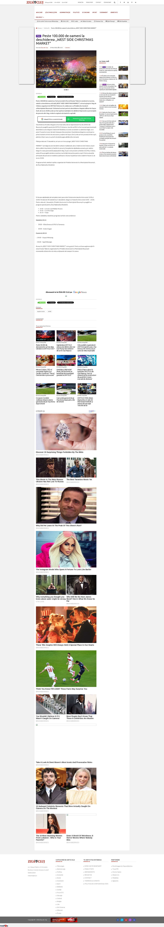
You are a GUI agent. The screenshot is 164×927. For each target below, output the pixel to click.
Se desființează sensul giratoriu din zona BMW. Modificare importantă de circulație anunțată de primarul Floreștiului (107, 137)
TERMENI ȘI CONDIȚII (92, 881)
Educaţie (59, 895)
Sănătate (114, 12)
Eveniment (104, 12)
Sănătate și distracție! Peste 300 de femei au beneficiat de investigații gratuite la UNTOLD (65, 372)
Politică (76, 12)
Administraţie (65, 12)
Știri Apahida (123, 21)
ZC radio (75, 21)
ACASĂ (39, 12)
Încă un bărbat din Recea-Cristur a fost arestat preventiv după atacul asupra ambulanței (107, 154)
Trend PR (115, 869)
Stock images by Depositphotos (122, 866)
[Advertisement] (66, 181)
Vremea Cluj (99, 21)
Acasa (39, 28)
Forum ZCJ (60, 892)
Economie (86, 12)
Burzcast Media (89, 924)
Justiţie (59, 889)
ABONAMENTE (90, 872)
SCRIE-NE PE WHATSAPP (93, 866)
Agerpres (115, 881)
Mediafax (115, 878)
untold (49, 311)
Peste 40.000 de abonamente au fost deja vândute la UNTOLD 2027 (45, 347)
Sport (94, 12)
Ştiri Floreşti (111, 21)
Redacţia (80, 2)
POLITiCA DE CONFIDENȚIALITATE (96, 884)
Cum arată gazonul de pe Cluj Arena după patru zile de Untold (66, 400)
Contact (98, 2)
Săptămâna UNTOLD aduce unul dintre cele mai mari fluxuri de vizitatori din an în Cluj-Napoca (66, 348)
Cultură (46, 28)
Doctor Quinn (116, 872)
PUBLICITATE (89, 869)
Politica (59, 872)
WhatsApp (108, 2)
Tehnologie (60, 866)
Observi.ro (115, 875)
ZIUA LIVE (65, 21)
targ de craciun (41, 311)
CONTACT (88, 878)
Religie (59, 901)
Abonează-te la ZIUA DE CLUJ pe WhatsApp (82, 119)
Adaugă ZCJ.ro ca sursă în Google (53, 119)
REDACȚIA (88, 875)
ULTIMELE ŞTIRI (52, 12)
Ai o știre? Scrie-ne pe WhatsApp (48, 21)
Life (58, 904)
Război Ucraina (86, 21)
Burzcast (80, 924)
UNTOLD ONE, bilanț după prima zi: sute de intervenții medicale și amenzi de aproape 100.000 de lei (85, 401)
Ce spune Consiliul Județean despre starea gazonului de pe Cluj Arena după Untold (45, 401)
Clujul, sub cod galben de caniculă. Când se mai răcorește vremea (107, 107)
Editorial (59, 910)
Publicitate (89, 2)
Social (59, 878)
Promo (59, 913)
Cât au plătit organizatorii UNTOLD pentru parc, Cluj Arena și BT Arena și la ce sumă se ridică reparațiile (86, 348)
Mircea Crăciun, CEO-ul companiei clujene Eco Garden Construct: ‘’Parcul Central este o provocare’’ (45, 372)
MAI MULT (39, 17)
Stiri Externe (61, 907)
